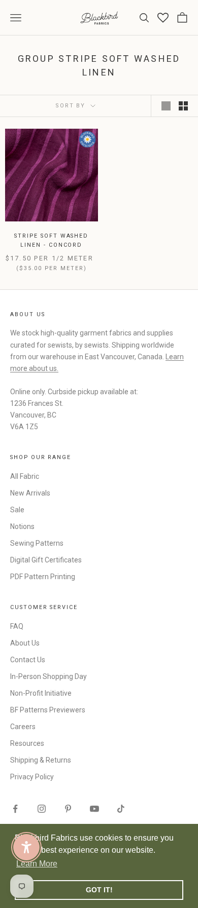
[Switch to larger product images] (166, 106)
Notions (22, 526)
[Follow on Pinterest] (68, 809)
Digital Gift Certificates (46, 560)
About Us (25, 643)
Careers (23, 727)
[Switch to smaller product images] (183, 106)
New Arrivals (30, 493)
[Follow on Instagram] (42, 809)
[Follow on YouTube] (94, 809)
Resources (27, 743)
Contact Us (27, 660)
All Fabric (24, 476)
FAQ (16, 626)
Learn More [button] (36, 863)
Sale (17, 510)
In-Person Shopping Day (48, 676)
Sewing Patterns (36, 543)
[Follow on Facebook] (15, 809)
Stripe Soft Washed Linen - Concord (51, 240)
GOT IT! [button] (99, 890)
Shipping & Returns (40, 760)
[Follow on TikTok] (121, 809)
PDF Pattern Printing (42, 577)
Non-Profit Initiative (41, 693)
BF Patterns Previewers (47, 710)
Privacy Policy (32, 777)
